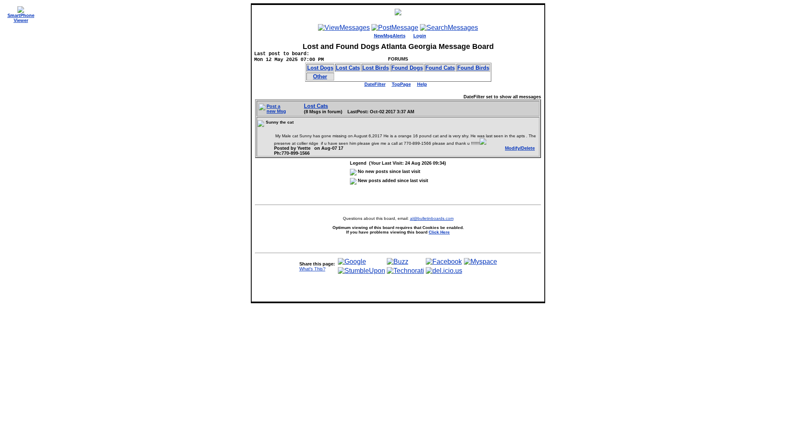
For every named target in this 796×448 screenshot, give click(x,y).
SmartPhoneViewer (20, 18)
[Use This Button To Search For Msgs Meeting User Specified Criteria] (449, 27)
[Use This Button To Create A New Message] (394, 27)
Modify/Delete (520, 148)
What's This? (312, 268)
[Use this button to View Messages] (344, 27)
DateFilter (375, 84)
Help (422, 84)
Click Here (439, 232)
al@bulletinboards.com (432, 218)
